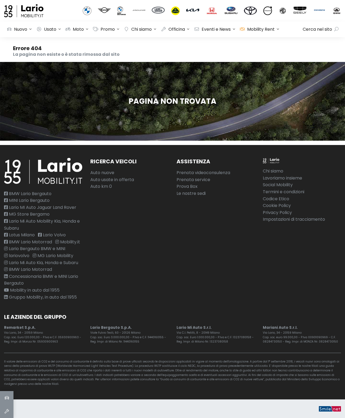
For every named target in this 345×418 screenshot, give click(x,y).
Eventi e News (216, 29)
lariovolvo (18, 256)
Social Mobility (278, 185)
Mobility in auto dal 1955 (34, 290)
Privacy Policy (277, 212)
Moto (78, 29)
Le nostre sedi (191, 193)
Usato (50, 29)
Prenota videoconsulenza (203, 173)
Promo (108, 29)
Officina (176, 29)
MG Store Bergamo (29, 214)
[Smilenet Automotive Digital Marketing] (330, 408)
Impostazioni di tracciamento (294, 219)
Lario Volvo (54, 235)
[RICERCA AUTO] (6, 398)
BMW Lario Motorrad (30, 242)
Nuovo (20, 29)
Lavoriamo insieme (282, 178)
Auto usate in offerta (112, 180)
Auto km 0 (101, 186)
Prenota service (193, 180)
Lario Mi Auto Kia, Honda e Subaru (43, 263)
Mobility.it (69, 242)
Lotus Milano (21, 235)
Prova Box (187, 186)
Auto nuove (102, 173)
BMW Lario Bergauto (29, 194)
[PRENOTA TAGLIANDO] (6, 411)
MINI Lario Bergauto (29, 200)
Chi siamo (141, 29)
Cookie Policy (277, 205)
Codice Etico (276, 199)
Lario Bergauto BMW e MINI (36, 249)
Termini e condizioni (283, 192)
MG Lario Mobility (54, 256)
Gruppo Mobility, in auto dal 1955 (42, 297)
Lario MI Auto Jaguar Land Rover (42, 207)
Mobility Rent (261, 29)
